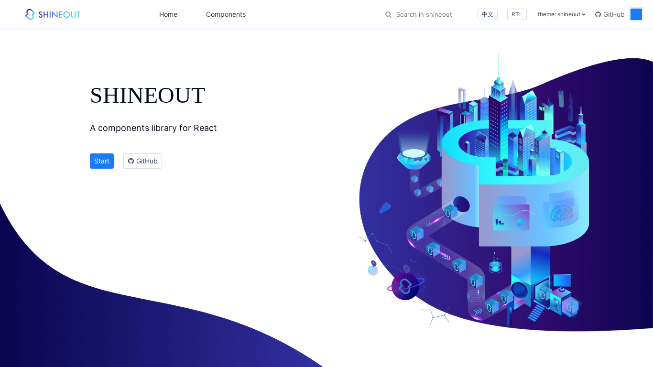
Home (168, 14)
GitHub (613, 14)
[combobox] (433, 14)
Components (226, 14)
